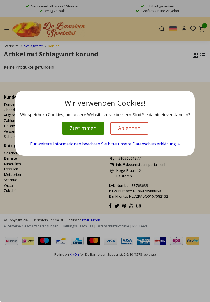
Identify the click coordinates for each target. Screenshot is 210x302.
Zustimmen (83, 128)
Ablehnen (129, 128)
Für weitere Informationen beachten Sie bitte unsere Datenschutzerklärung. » (105, 144)
